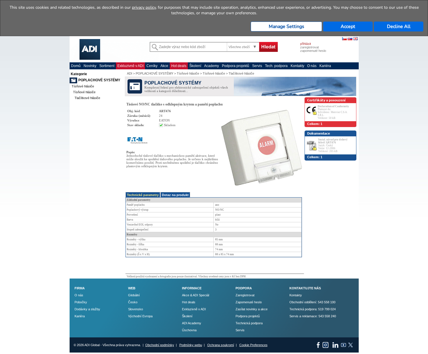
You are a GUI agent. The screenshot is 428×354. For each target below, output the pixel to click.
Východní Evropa (140, 316)
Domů (76, 66)
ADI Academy (191, 323)
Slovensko (135, 309)
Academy (211, 66)
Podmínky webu (190, 345)
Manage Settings (286, 26)
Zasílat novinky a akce (252, 309)
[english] (355, 39)
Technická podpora (249, 323)
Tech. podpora (276, 66)
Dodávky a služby (87, 309)
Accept (348, 26)
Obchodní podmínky (159, 345)
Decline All (399, 26)
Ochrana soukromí (220, 345)
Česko (132, 302)
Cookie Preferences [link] (253, 345)
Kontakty (297, 66)
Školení (195, 66)
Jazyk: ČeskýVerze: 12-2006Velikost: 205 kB (333, 145)
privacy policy (144, 7)
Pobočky (81, 302)
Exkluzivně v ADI (130, 66)
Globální (134, 295)
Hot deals (178, 66)
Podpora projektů (235, 66)
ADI (129, 73)
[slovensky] (350, 39)
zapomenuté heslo (313, 50)
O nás (311, 66)
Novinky (90, 66)
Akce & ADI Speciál (195, 295)
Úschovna (189, 330)
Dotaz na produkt (175, 195)
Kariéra (325, 66)
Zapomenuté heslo (249, 302)
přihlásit (305, 43)
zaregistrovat (309, 47)
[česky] (344, 39)
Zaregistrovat (245, 295)
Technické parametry (143, 195)
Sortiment (106, 66)
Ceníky (152, 66)
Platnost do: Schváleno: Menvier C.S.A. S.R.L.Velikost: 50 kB (333, 112)
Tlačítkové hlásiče (87, 98)
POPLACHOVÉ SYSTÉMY (99, 80)
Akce (164, 66)
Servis (257, 66)
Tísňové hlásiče (83, 86)
